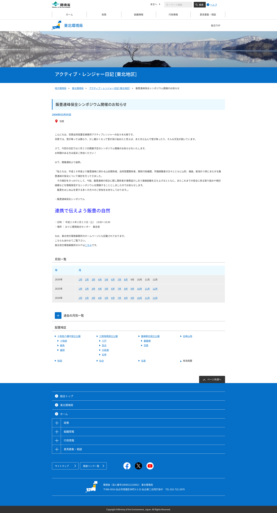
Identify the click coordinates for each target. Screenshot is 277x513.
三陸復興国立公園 (108, 336)
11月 (147, 288)
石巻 (104, 354)
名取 (143, 360)
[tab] (58, 315)
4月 (100, 279)
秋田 (59, 360)
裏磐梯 (147, 340)
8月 (126, 279)
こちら (88, 245)
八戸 (104, 340)
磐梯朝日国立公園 (150, 336)
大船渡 (105, 350)
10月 (139, 288)
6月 (113, 279)
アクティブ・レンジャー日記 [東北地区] (109, 88)
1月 (80, 279)
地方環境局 (60, 88)
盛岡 (62, 350)
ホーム (69, 14)
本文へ (153, 4)
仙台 (101, 360)
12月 (155, 288)
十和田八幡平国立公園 (69, 336)
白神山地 (187, 336)
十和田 (63, 340)
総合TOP (215, 25)
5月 (106, 279)
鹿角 (62, 345)
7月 (119, 279)
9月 (132, 288)
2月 (87, 279)
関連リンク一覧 (91, 466)
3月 (93, 279)
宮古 (104, 345)
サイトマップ (62, 466)
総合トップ (66, 396)
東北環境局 (78, 88)
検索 (201, 4)
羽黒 (146, 345)
